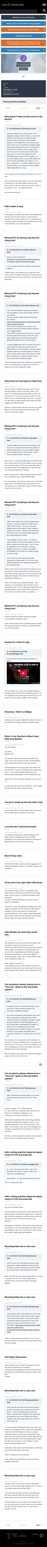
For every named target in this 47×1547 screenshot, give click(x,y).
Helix (8, 121)
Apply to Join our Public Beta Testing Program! (23, 23)
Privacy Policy (14, 1535)
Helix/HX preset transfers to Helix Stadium (23, 30)
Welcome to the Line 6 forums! (23, 17)
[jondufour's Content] (23, 76)
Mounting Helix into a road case (20, 1246)
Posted (13, 125)
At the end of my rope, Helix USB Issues (23, 882)
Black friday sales (13, 856)
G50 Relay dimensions (15, 1357)
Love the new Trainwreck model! (20, 826)
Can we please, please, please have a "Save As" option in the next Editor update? (22, 987)
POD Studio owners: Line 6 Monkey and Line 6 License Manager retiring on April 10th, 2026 (23, 43)
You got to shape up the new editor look (23, 802)
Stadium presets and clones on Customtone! (23, 50)
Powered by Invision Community (23, 1544)
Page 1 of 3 (23, 108)
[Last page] (43, 108)
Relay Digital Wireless (13, 1359)
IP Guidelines (22, 1535)
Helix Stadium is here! (23, 36)
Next (38, 108)
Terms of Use (9, 1536)
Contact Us (36, 1534)
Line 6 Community (13, 4)
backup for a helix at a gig (17, 642)
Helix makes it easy (14, 206)
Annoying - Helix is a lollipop (18, 712)
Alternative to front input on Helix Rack (23, 381)
